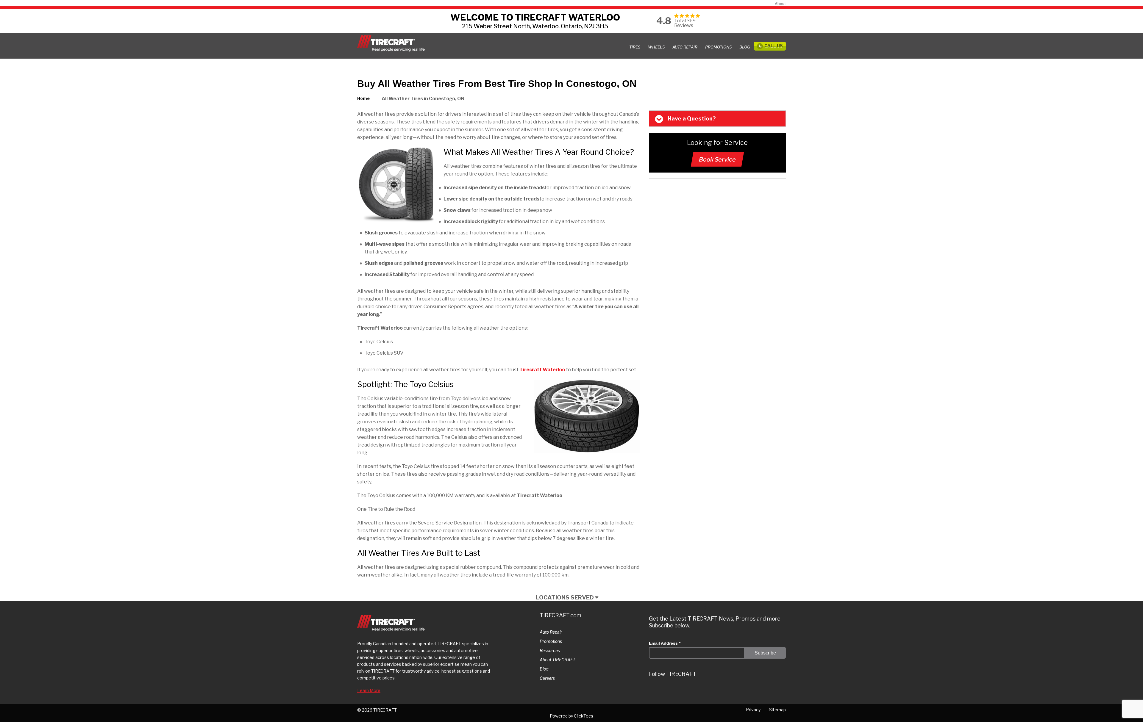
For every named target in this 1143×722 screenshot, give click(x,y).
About (780, 3)
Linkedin (689, 691)
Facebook (707, 691)
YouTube (725, 691)
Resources (550, 650)
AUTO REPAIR (684, 47)
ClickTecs (583, 715)
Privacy (753, 709)
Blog (744, 47)
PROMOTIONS (718, 47)
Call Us (773, 45)
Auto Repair (551, 632)
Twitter (653, 691)
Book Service (717, 159)
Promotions (551, 641)
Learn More (368, 690)
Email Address (664, 643)
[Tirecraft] (391, 43)
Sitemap (777, 709)
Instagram (671, 691)
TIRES (634, 47)
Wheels (656, 47)
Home (363, 98)
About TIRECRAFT (557, 659)
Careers (547, 678)
